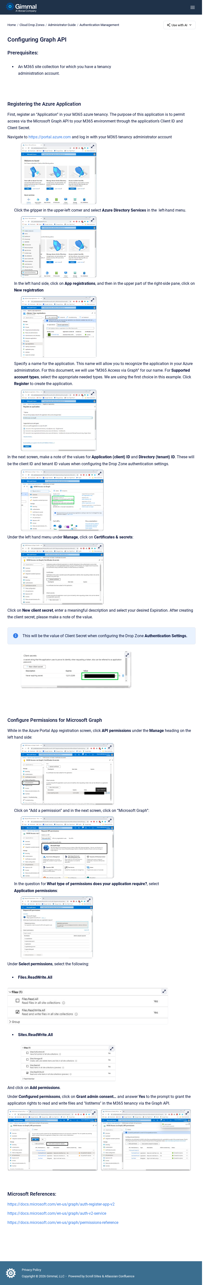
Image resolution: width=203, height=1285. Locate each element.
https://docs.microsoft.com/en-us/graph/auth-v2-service (56, 1213)
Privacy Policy (31, 1270)
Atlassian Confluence (119, 1276)
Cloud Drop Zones (32, 25)
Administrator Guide (62, 25)
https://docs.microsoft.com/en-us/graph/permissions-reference (62, 1222)
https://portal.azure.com (49, 137)
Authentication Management (99, 25)
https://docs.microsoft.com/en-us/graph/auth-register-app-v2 (61, 1204)
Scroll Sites (93, 1276)
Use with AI (179, 25)
